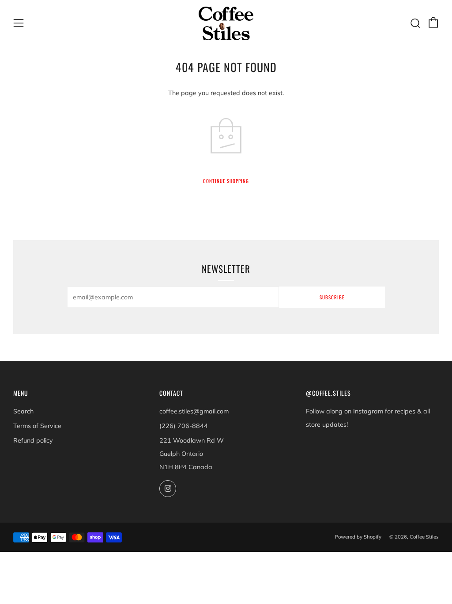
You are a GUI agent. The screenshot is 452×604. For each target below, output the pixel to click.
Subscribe (332, 297)
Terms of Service (37, 426)
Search (23, 411)
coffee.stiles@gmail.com (194, 411)
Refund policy (33, 440)
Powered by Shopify (358, 537)
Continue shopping (226, 180)
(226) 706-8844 (183, 426)
